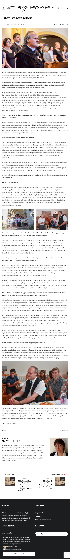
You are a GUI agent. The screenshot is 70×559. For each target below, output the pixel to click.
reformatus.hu (7, 533)
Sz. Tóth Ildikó (22, 24)
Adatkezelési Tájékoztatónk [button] (12, 544)
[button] (5, 547)
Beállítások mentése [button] (19, 554)
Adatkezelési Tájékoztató (43, 520)
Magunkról (39, 513)
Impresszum (39, 516)
